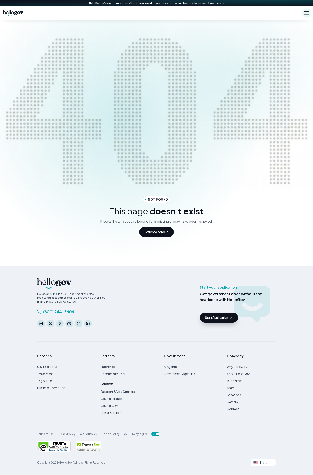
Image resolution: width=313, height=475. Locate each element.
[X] (50, 323)
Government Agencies (179, 374)
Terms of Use (45, 434)
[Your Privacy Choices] (155, 434)
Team (231, 388)
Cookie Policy (110, 434)
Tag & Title (44, 381)
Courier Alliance (111, 398)
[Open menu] (306, 13)
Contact (233, 409)
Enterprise (108, 367)
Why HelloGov (237, 367)
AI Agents (170, 367)
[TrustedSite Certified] (88, 446)
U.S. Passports (47, 367)
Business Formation (51, 388)
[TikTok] (88, 323)
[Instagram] (78, 323)
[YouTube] (69, 323)
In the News (234, 381)
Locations (234, 395)
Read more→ (216, 2)
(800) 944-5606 (58, 311)
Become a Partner (113, 374)
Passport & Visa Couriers (118, 391)
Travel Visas (45, 374)
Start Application (216, 317)
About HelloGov (238, 374)
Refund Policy (88, 434)
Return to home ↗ (157, 232)
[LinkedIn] (41, 323)
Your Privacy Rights (135, 434)
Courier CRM (109, 406)
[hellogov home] (13, 13)
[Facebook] (60, 323)
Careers (232, 402)
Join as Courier (111, 413)
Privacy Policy (66, 434)
